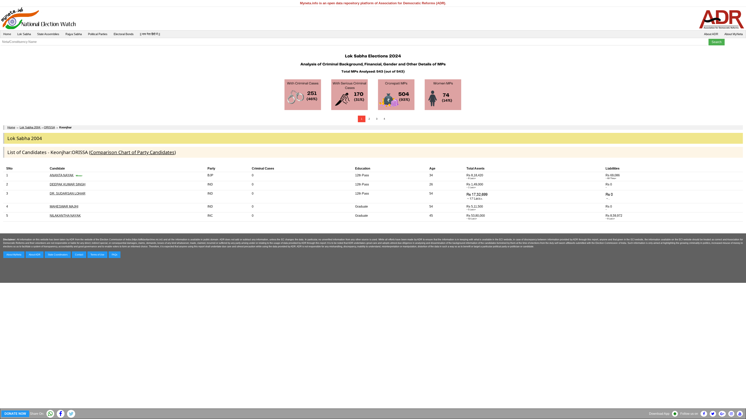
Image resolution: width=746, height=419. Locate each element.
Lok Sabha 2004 (30, 127)
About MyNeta (733, 34)
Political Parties (97, 34)
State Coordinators (58, 254)
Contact (79, 254)
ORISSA (49, 127)
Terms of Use (97, 254)
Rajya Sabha (73, 34)
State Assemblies (48, 34)
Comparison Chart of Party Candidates (132, 152)
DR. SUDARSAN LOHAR (67, 193)
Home (7, 34)
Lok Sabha (24, 34)
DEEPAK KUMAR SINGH (67, 184)
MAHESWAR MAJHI (64, 206)
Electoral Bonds (124, 34)
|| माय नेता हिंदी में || (150, 34)
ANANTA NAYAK (62, 175)
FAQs (114, 254)
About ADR (711, 34)
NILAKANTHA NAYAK (65, 215)
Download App (659, 413)
